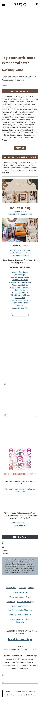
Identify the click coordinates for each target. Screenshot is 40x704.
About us (22, 588)
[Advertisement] (20, 30)
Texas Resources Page (20, 255)
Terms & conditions (17, 597)
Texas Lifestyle (20, 275)
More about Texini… (20, 523)
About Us (20, 148)
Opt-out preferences (20, 592)
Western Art (20, 305)
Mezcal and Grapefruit (20, 308)
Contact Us (11, 602)
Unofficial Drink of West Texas (20, 300)
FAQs (28, 597)
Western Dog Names (20, 272)
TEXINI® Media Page (25, 602)
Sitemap (31, 588)
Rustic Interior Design (20, 303)
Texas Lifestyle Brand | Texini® (20, 214)
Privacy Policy (11, 588)
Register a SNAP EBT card (20, 250)
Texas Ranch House (20, 280)
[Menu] (3, 5)
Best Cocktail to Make (20, 293)
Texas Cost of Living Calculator (20, 253)
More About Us (20, 525)
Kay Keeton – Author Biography (20, 610)
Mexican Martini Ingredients (20, 287)
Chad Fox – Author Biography (20, 615)
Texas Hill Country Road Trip (20, 277)
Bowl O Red (20, 298)
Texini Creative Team (20, 606)
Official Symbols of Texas (20, 295)
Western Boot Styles (20, 285)
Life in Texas (20, 290)
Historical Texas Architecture (20, 282)
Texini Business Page (20, 639)
